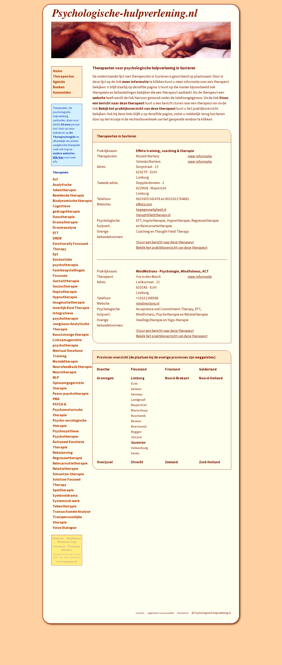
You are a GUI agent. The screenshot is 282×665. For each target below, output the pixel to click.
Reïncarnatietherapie (70, 463)
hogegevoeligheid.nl (151, 209)
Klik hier (58, 157)
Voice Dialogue (64, 527)
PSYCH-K (59, 404)
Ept (55, 254)
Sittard (136, 437)
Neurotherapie (64, 372)
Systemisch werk (66, 501)
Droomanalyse (64, 227)
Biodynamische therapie (72, 200)
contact (140, 612)
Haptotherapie (65, 291)
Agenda (59, 81)
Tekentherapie (64, 506)
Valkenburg (139, 448)
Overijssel (105, 462)
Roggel (136, 432)
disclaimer (182, 612)
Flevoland (139, 369)
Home (57, 71)
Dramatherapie (65, 222)
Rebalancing (63, 452)
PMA (56, 399)
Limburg (138, 378)
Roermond (138, 426)
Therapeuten (63, 76)
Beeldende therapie (68, 195)
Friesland (172, 369)
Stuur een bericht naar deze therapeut (165, 242)
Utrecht (137, 462)
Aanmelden (62, 92)
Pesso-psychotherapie (71, 393)
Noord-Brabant (177, 378)
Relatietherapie (65, 468)
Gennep (136, 394)
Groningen (105, 378)
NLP (56, 377)
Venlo (135, 453)
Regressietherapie (67, 458)
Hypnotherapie (65, 297)
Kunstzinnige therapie (71, 334)
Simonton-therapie (68, 474)
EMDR (57, 238)
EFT (56, 233)
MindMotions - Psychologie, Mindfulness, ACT (172, 271)
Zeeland (171, 462)
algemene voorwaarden (160, 612)
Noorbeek (138, 416)
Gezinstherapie (65, 286)
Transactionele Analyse (71, 511)
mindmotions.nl (147, 303)
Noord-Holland (211, 378)
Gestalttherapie (66, 281)
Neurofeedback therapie (72, 366)
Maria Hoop (139, 410)
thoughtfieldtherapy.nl (153, 215)
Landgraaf (138, 399)
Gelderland (208, 369)
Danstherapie (64, 217)
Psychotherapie (65, 436)
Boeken (59, 87)
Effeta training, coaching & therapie (165, 151)
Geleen (136, 389)
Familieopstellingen (69, 270)
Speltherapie (63, 490)
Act (55, 179)
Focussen (60, 275)
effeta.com (144, 204)
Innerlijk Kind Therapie (71, 307)
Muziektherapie (65, 361)
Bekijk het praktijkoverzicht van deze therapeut (171, 247)
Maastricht (139, 405)
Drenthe (103, 369)
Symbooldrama (65, 495)
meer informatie (200, 156)
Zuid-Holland (209, 462)
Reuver (136, 421)
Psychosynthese (66, 431)
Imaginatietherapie (69, 302)
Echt (134, 383)
